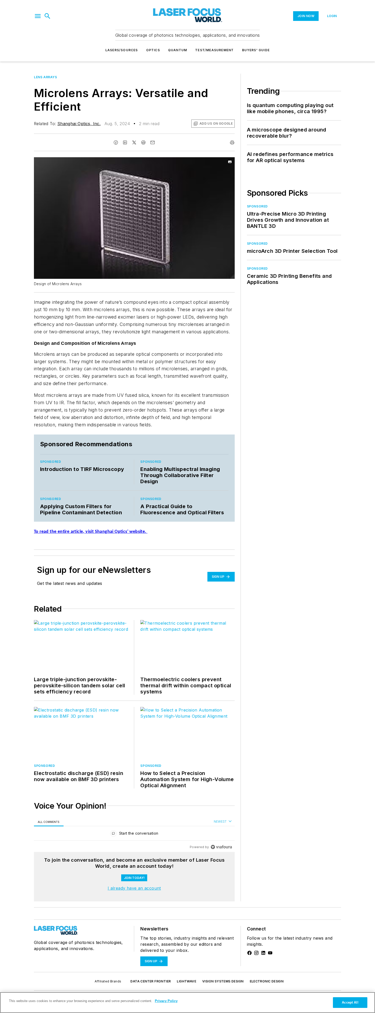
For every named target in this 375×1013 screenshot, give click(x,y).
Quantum (177, 50)
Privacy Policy (166, 1001)
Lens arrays (45, 77)
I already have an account (134, 888)
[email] (152, 142)
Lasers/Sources (121, 50)
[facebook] (115, 142)
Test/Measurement (214, 50)
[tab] (49, 822)
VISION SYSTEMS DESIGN (222, 981)
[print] (232, 142)
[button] (38, 16)
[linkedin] (125, 142)
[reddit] (143, 142)
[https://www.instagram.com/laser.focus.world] (256, 952)
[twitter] (134, 142)
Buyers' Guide (256, 50)
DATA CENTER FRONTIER (150, 981)
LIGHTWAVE (186, 981)
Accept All (350, 1002)
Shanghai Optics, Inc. (79, 123)
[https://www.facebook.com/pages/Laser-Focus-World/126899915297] (249, 952)
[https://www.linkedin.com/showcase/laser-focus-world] (263, 952)
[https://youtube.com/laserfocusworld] (270, 952)
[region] (134, 834)
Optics (153, 50)
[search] (47, 16)
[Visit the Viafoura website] (221, 847)
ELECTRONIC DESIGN (267, 981)
